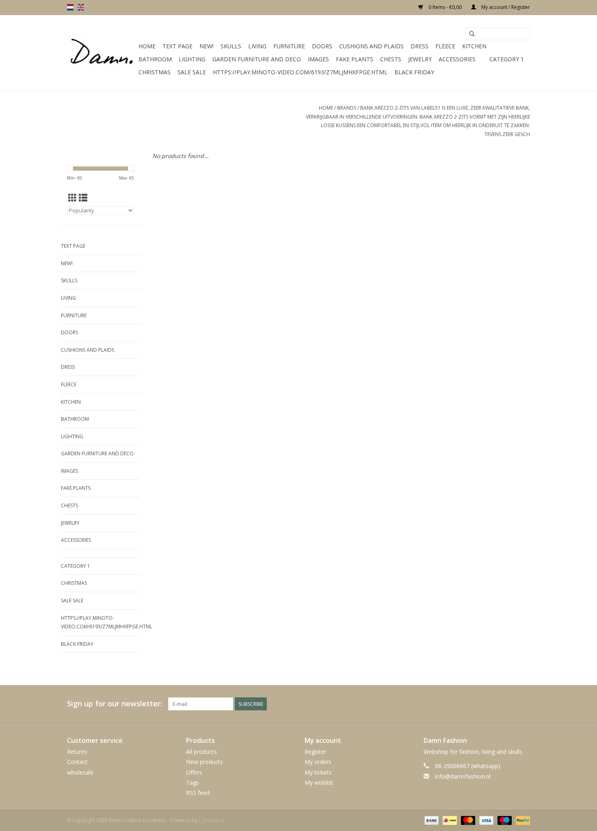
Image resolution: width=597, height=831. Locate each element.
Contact (77, 762)
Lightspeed (211, 820)
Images (318, 59)
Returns (77, 751)
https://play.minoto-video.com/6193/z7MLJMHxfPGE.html (300, 72)
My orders (318, 762)
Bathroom (155, 59)
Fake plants (354, 59)
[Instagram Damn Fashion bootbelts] (523, 703)
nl (70, 7)
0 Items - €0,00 (445, 7)
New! (206, 46)
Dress (419, 46)
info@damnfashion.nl (463, 776)
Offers (194, 772)
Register (315, 751)
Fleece (445, 46)
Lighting (192, 59)
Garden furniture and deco (256, 59)
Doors (322, 46)
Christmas (154, 72)
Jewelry (420, 59)
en (81, 7)
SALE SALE (191, 72)
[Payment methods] (431, 819)
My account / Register (505, 7)
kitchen (474, 46)
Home (147, 46)
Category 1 (506, 59)
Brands (346, 107)
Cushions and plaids (371, 46)
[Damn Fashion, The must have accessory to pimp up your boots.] (101, 53)
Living (257, 46)
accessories (457, 59)
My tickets (318, 772)
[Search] (472, 34)
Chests (390, 59)
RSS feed (198, 792)
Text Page (177, 46)
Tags (192, 782)
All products (201, 751)
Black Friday (414, 72)
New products (204, 762)
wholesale (80, 772)
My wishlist (319, 782)
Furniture (289, 46)
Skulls (231, 46)
